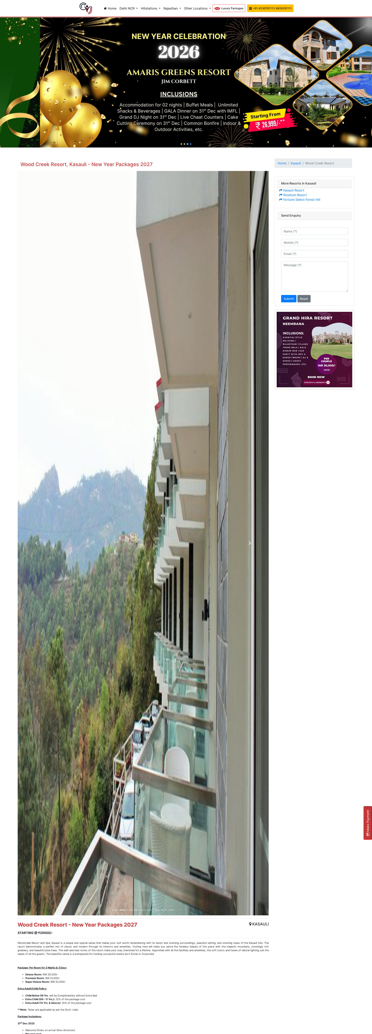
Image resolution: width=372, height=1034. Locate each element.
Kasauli (296, 163)
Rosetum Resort (294, 195)
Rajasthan (171, 8)
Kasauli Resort (293, 190)
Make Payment (368, 821)
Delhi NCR (127, 8)
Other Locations (196, 8)
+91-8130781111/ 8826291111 (272, 8)
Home (111, 8)
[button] (181, 144)
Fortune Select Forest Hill (301, 199)
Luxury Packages (232, 8)
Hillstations (149, 8)
